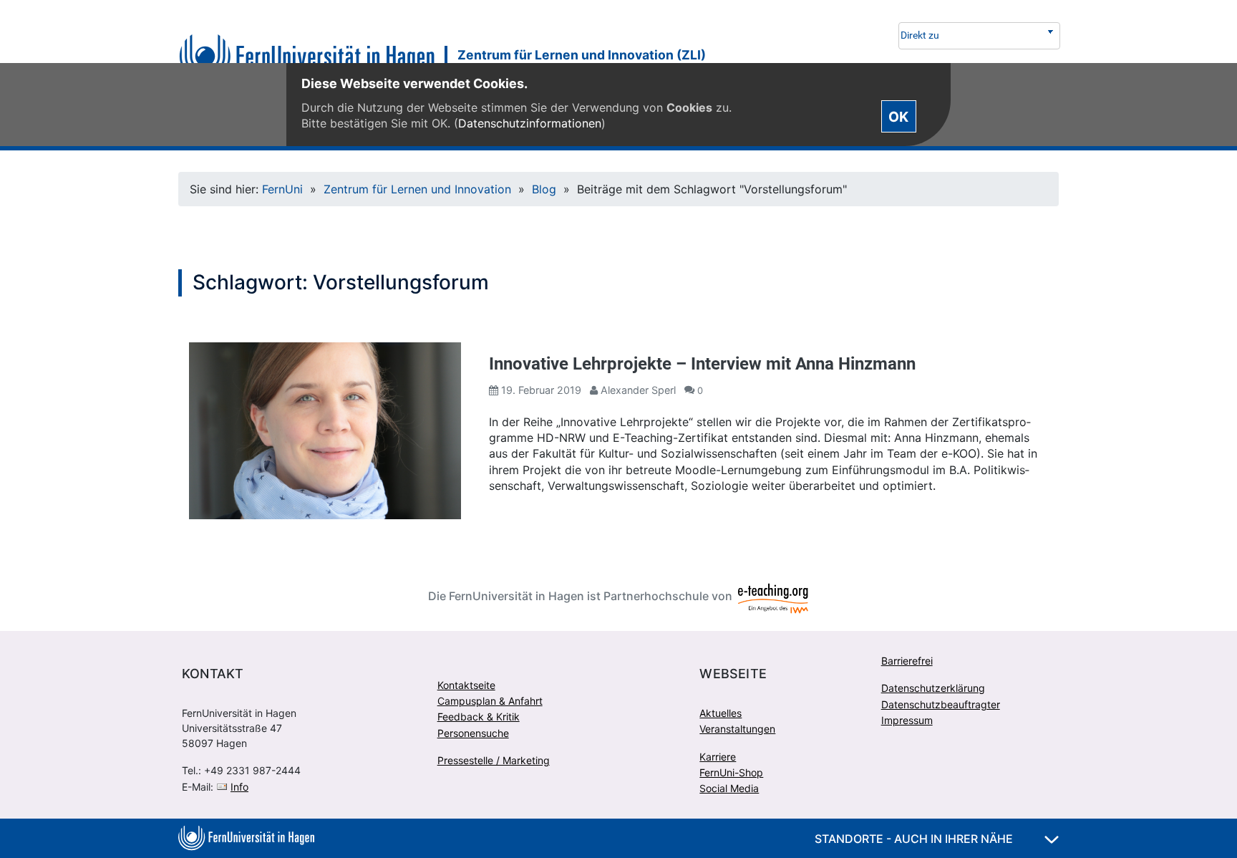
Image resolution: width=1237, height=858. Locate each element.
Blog (544, 189)
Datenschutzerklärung (933, 688)
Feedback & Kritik (478, 716)
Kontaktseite (466, 685)
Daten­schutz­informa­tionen (529, 123)
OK (898, 116)
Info (239, 787)
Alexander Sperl (638, 390)
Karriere (717, 757)
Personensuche (473, 733)
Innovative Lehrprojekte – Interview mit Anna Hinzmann (702, 364)
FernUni (282, 189)
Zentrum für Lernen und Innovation (417, 189)
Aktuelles (720, 713)
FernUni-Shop (731, 772)
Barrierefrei (907, 661)
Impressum (907, 720)
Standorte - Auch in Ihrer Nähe (915, 839)
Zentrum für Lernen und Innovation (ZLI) (581, 54)
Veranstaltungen (737, 729)
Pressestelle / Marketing (493, 760)
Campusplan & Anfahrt (490, 701)
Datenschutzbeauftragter (940, 704)
